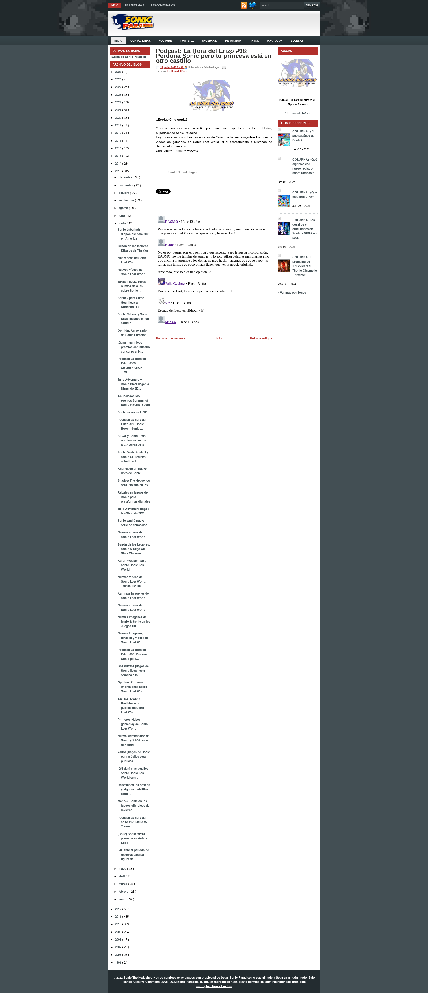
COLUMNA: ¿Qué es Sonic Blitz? (304, 194)
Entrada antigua (261, 338)
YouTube (165, 41)
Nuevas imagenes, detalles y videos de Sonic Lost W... (133, 637)
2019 (118, 125)
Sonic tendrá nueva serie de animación (132, 522)
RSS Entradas (134, 5)
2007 (118, 947)
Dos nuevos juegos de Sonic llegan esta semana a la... (133, 670)
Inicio (114, 5)
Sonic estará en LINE (132, 412)
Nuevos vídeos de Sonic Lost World (131, 271)
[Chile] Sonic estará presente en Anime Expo (132, 838)
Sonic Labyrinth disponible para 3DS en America (133, 233)
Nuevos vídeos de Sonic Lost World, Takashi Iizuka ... (132, 581)
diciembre (126, 177)
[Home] (131, 29)
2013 (118, 171)
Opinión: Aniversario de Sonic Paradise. (132, 332)
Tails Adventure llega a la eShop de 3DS (133, 511)
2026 (118, 72)
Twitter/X (187, 41)
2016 (118, 148)
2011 (118, 916)
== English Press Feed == (214, 986)
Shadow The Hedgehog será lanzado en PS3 (134, 482)
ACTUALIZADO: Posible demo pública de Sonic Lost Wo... (131, 705)
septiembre (127, 200)
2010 (118, 924)
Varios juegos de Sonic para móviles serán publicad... (134, 756)
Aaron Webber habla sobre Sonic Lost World (132, 565)
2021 (118, 110)
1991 (118, 962)
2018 (118, 133)
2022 (118, 102)
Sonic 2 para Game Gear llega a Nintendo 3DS (131, 302)
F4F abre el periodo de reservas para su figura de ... (133, 854)
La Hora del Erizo (177, 71)
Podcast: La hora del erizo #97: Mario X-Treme (132, 822)
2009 (118, 932)
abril (122, 876)
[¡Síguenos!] (253, 8)
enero (123, 899)
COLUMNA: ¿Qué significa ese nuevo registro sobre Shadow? (304, 166)
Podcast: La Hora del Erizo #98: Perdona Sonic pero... (132, 654)
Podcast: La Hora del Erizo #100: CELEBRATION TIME (132, 365)
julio (122, 215)
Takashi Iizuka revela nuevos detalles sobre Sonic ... (132, 286)
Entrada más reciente (170, 338)
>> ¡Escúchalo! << (297, 113)
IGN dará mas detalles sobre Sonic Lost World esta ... (133, 773)
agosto (124, 208)
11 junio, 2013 (168, 67)
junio (123, 223)
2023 (118, 94)
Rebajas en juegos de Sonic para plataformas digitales (134, 496)
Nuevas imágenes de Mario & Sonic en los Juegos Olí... (134, 621)
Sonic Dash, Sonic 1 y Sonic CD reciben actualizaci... (133, 456)
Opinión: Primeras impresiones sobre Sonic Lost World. (132, 686)
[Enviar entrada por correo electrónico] (223, 67)
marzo (123, 884)
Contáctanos (140, 41)
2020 (118, 117)
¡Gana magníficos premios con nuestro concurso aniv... (134, 346)
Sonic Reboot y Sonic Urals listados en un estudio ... (133, 318)
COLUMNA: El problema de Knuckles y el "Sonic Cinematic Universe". (304, 266)
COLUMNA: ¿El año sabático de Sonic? (303, 135)
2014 (118, 163)
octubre (124, 193)
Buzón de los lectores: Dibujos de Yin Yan (133, 248)
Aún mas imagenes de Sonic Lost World (133, 595)
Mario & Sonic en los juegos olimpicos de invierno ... (133, 805)
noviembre (126, 185)
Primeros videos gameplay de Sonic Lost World (133, 723)
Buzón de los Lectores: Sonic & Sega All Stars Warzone (134, 548)
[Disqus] (214, 269)
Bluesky (297, 41)
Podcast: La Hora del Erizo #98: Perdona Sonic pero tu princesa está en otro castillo (214, 56)
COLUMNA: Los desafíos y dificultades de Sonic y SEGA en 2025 (304, 229)
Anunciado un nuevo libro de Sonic (132, 470)
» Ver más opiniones (292, 292)
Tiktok (254, 41)
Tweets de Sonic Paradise (128, 57)
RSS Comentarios (163, 5)
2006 (118, 954)
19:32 (180, 67)
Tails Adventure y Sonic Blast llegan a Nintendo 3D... (133, 383)
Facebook (209, 41)
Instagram (233, 41)
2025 (118, 79)
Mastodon (275, 41)
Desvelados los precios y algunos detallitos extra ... (134, 789)
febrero (124, 891)
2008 (118, 939)
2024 (118, 87)
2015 (118, 156)
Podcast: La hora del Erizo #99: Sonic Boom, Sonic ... (132, 424)
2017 (118, 140)
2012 (118, 909)
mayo (123, 868)
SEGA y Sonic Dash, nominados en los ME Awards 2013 (132, 440)
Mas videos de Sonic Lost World (132, 260)
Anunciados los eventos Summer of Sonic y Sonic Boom (134, 400)
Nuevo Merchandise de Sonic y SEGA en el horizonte (133, 740)
